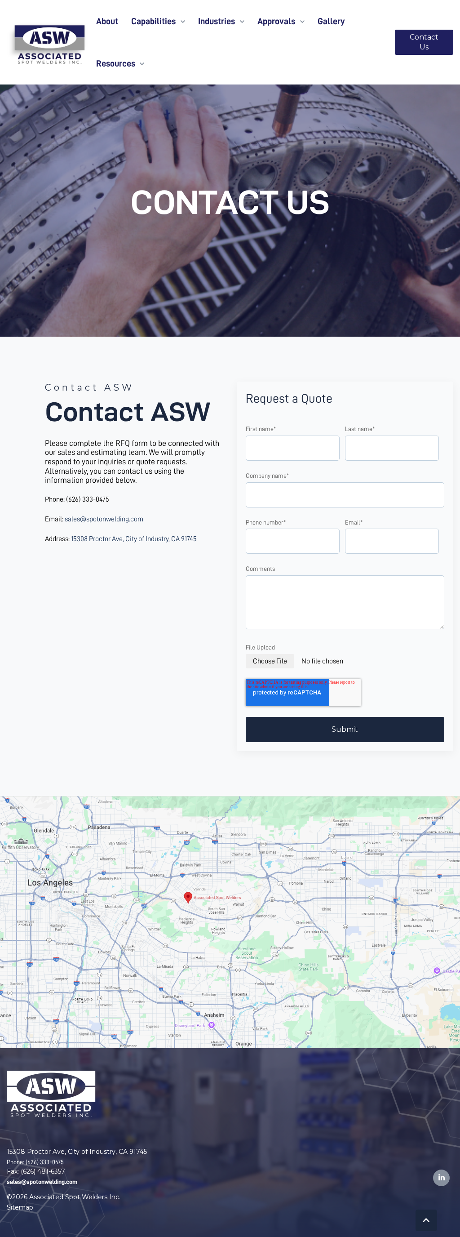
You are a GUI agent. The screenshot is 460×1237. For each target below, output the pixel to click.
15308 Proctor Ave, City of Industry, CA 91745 (134, 539)
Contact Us (424, 42)
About (107, 21)
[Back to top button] (426, 1220)
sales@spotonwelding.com (104, 519)
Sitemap (20, 1207)
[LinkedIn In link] (441, 1178)
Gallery (331, 21)
